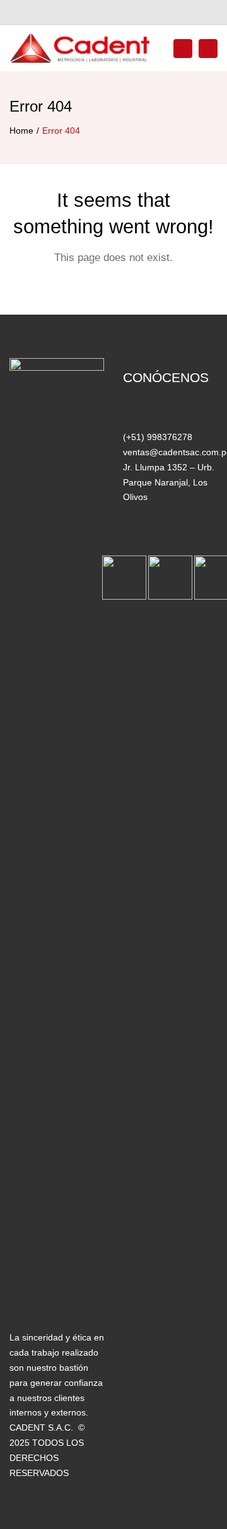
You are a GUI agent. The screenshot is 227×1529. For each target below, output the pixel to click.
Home (21, 130)
